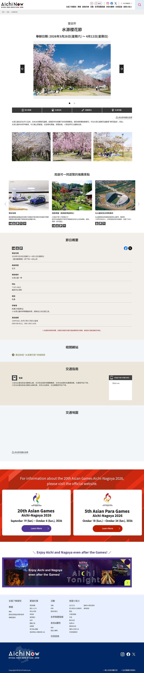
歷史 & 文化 (33, 608)
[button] (21, 73)
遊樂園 (32, 626)
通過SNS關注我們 (89, 605)
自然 (31, 620)
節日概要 (28, 109)
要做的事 (85, 7)
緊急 (70, 611)
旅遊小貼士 (127, 7)
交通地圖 (118, 109)
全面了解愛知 (71, 7)
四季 (52, 608)
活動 (92, 7)
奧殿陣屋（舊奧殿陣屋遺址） (63, 213)
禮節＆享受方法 (74, 629)
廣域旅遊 (86, 608)
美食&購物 (110, 7)
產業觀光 (32, 617)
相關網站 (88, 109)
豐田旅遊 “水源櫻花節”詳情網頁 (30, 355)
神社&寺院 (33, 611)
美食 (52, 627)
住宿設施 (118, 7)
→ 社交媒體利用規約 (128, 670)
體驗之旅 (32, 623)
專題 (79, 7)
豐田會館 (12, 213)
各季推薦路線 (100, 7)
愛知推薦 (32, 605)
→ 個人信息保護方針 (110, 670)
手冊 (70, 617)
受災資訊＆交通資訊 (75, 608)
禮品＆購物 (54, 630)
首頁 (3, 12)
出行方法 (72, 605)
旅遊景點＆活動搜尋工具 (37, 632)
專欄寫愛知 (12, 617)
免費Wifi (71, 623)
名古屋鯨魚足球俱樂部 (104, 213)
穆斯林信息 (72, 626)
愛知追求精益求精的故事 (16, 614)
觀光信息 (72, 620)
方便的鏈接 (72, 614)
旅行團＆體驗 (34, 629)
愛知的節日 (54, 611)
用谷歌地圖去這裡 (125, 117)
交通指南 (58, 109)
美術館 (32, 614)
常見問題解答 (73, 632)
